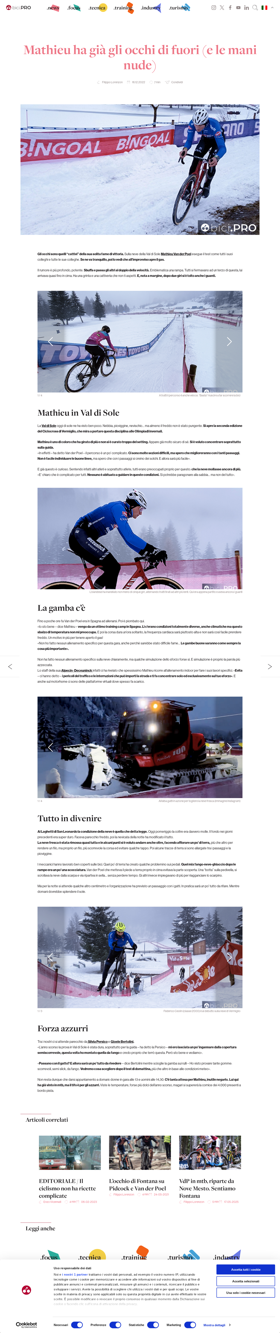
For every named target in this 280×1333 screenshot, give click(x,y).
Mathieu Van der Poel (176, 254)
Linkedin (246, 7)
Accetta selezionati (245, 1281)
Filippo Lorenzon (112, 82)
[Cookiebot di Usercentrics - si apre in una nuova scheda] (26, 1325)
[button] (229, 341)
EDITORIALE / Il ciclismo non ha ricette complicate (67, 1188)
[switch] (115, 1325)
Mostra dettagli (214, 1325)
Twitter (222, 7)
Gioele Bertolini (122, 1042)
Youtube (238, 7)
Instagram (214, 7)
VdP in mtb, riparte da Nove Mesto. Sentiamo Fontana (207, 1188)
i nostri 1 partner (75, 1274)
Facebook (230, 7)
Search (255, 7)
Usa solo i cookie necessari (245, 1292)
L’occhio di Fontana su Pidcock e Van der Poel (137, 1184)
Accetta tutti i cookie (246, 1269)
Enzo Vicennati (52, 1202)
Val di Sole (49, 426)
